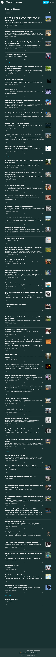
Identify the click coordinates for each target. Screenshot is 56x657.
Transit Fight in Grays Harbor (14, 409)
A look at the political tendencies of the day (16, 56)
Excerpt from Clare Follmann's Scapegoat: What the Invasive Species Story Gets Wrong (23, 67)
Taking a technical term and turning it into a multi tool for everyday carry (23, 285)
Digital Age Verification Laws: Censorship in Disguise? (22, 364)
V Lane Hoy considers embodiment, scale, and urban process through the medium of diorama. (23, 468)
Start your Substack (25, 652)
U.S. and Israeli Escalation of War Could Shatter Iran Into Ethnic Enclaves (24, 497)
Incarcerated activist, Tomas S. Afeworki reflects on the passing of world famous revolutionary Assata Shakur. (23, 545)
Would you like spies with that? (14, 185)
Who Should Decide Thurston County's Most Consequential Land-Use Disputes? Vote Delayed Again (23, 248)
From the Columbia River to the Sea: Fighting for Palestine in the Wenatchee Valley (23, 42)
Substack (22, 655)
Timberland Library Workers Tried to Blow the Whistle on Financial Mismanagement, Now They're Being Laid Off (22, 509)
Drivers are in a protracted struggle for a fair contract (18, 411)
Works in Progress (13, 25)
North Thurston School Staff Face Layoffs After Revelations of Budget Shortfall (24, 161)
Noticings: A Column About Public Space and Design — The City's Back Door (23, 173)
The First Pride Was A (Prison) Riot (15, 304)
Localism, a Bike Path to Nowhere (15, 521)
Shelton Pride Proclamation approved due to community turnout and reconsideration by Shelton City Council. (22, 262)
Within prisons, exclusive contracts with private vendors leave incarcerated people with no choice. (24, 92)
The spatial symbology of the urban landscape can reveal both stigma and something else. (23, 177)
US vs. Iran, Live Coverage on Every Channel (18, 146)
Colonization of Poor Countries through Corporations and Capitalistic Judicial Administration (24, 356)
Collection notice (37, 650)
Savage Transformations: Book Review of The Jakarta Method (24, 429)
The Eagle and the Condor (13, 532)
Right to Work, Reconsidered (14, 79)
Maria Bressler (9, 601)
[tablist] (9, 13)
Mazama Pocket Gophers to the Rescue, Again (19, 31)
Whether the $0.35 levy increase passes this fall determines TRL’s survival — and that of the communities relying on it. (24, 23)
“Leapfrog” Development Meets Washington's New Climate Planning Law (23, 135)
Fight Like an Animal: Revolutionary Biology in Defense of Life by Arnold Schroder (24, 293)
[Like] (6, 86)
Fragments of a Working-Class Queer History (19, 206)
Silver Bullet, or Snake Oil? (11, 240)
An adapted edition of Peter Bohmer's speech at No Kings (19, 489)
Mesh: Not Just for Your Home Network (17, 123)
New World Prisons (11, 354)
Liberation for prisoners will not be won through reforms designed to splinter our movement (22, 198)
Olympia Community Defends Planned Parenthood (20, 375)
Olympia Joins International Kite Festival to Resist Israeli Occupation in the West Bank (22, 101)
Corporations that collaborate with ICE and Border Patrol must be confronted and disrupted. (21, 331)
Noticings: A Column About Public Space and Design (21, 466)
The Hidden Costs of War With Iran (15, 575)
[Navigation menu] (3, 2)
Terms (31, 650)
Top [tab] (11, 13)
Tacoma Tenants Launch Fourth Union (17, 398)
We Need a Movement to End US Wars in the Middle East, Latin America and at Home (24, 486)
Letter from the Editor (11, 599)
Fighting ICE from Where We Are (15, 455)
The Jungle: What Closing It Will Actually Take (19, 217)
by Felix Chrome (9, 306)
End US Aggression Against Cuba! (15, 227)
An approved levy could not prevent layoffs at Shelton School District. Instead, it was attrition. (22, 321)
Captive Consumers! (11, 89)
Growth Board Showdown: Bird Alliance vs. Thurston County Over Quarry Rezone (23, 387)
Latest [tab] (7, 13)
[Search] (49, 13)
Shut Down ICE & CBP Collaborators (16, 329)
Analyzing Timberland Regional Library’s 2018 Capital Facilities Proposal (21, 271)
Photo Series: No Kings (12, 565)
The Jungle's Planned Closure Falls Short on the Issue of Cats (23, 113)
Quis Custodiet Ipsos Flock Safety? (16, 585)
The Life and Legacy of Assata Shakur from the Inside (21, 542)
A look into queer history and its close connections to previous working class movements (24, 209)
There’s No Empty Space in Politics (15, 54)
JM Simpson (8, 567)
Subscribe (46, 2)
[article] (28, 22)
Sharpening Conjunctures (13, 283)
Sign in (52, 2)
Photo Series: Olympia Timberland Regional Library (20, 476)
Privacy (28, 650)
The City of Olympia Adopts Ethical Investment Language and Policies (24, 440)
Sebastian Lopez (9, 478)
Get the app (33, 652)
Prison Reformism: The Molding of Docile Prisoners (20, 195)
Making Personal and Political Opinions (17, 418)
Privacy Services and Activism (14, 238)
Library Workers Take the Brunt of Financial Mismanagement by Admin (23, 554)
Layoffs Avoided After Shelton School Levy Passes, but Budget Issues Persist (24, 317)
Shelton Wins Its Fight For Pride (14, 260)
